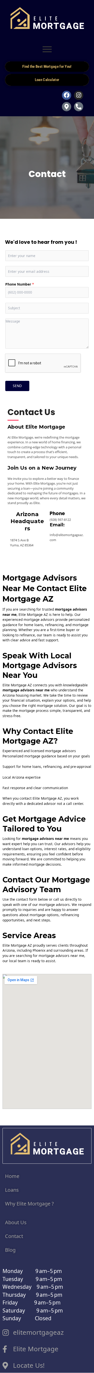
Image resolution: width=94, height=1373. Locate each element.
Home (13, 1176)
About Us (16, 1222)
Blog (10, 1249)
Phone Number (19, 284)
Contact (14, 1236)
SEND (17, 385)
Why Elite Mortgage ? (29, 1203)
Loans (12, 1189)
